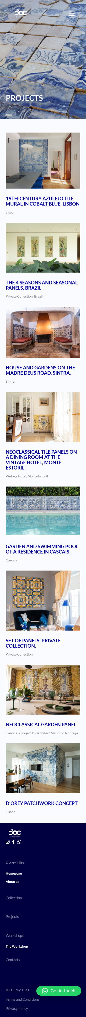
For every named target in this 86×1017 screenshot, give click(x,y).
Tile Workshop (17, 946)
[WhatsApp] (19, 842)
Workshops (15, 935)
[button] (58, 991)
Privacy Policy (17, 1008)
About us (12, 881)
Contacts (13, 959)
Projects (12, 916)
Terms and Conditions (22, 999)
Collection (14, 898)
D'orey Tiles (15, 862)
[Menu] (72, 13)
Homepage (14, 873)
